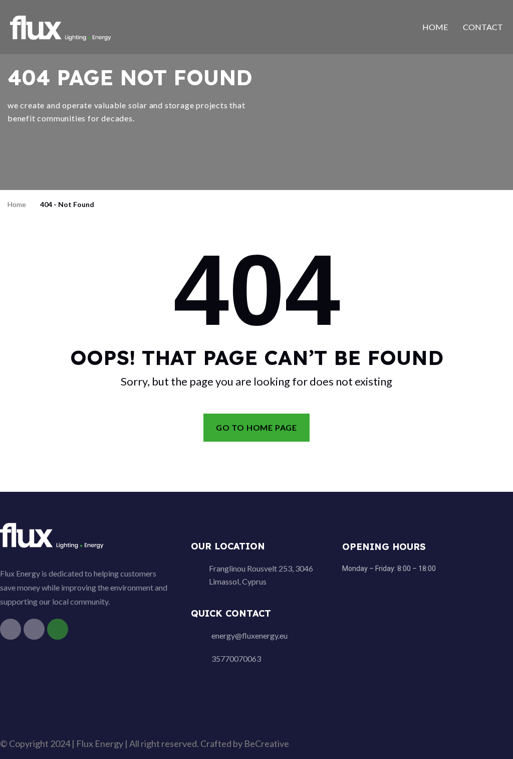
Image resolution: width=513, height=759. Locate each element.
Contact (483, 27)
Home (435, 27)
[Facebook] (10, 629)
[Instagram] (34, 629)
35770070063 (236, 658)
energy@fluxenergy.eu (249, 635)
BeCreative (266, 743)
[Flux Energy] (61, 26)
